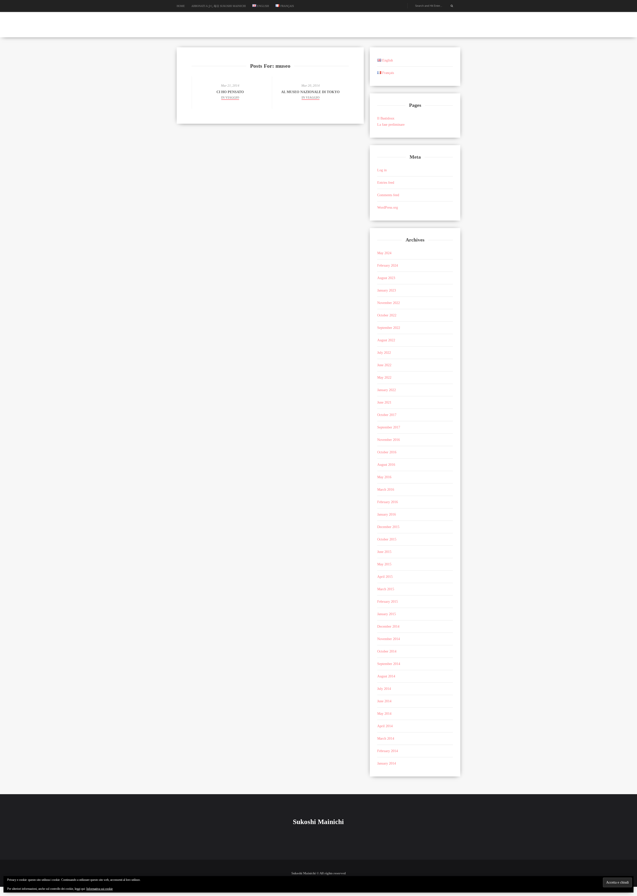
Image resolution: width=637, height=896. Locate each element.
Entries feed (385, 182)
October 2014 (386, 651)
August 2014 (386, 676)
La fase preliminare (391, 124)
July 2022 (384, 353)
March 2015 (385, 589)
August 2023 (386, 278)
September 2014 (388, 664)
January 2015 (386, 614)
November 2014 (388, 639)
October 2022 (386, 315)
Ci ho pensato (230, 92)
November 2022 (388, 303)
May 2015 (384, 564)
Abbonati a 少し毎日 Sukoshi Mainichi (218, 5)
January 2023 (386, 290)
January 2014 (386, 763)
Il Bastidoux (385, 118)
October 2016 (386, 452)
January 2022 (386, 390)
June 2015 (384, 552)
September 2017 (388, 427)
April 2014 (385, 726)
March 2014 (385, 738)
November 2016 (388, 440)
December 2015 (388, 527)
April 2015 (385, 577)
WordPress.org (387, 207)
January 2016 (386, 514)
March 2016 (385, 489)
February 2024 (387, 265)
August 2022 (386, 340)
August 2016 (386, 465)
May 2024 (384, 253)
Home (181, 5)
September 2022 (388, 328)
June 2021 (384, 402)
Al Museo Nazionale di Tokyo (310, 92)
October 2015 (386, 539)
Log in (382, 170)
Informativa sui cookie (99, 889)
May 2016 (384, 477)
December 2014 (388, 626)
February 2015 (387, 601)
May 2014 (384, 714)
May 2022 (384, 377)
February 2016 (387, 502)
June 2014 (384, 701)
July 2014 (384, 689)
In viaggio (230, 97)
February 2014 (387, 751)
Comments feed (388, 195)
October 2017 (386, 415)
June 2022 (384, 365)
